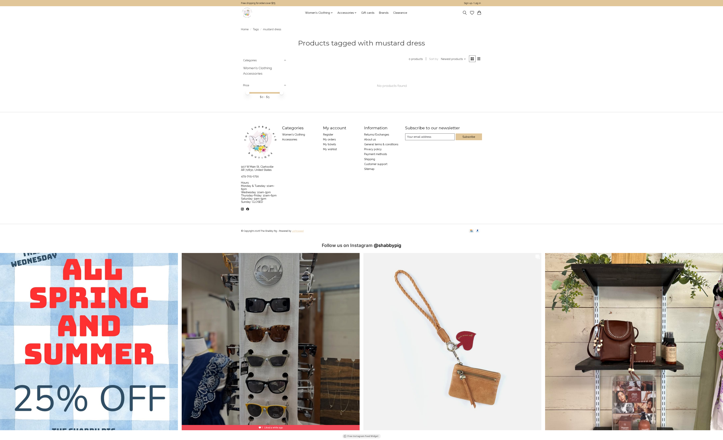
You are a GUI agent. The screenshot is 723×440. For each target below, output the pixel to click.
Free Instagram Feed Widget (362, 436)
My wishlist (330, 149)
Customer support (375, 164)
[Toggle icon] (465, 12)
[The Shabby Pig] (246, 13)
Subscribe (468, 136)
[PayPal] (477, 231)
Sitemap (369, 168)
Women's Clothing (257, 68)
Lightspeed (298, 231)
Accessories (252, 73)
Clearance (400, 12)
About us (370, 139)
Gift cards (367, 12)
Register (328, 134)
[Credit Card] (471, 231)
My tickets (329, 144)
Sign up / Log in (472, 3)
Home (245, 29)
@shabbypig (387, 245)
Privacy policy (373, 149)
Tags (256, 29)
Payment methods (375, 154)
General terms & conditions (381, 144)
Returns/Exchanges (376, 134)
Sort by (433, 59)
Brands (384, 12)
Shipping (369, 159)
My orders (329, 139)
